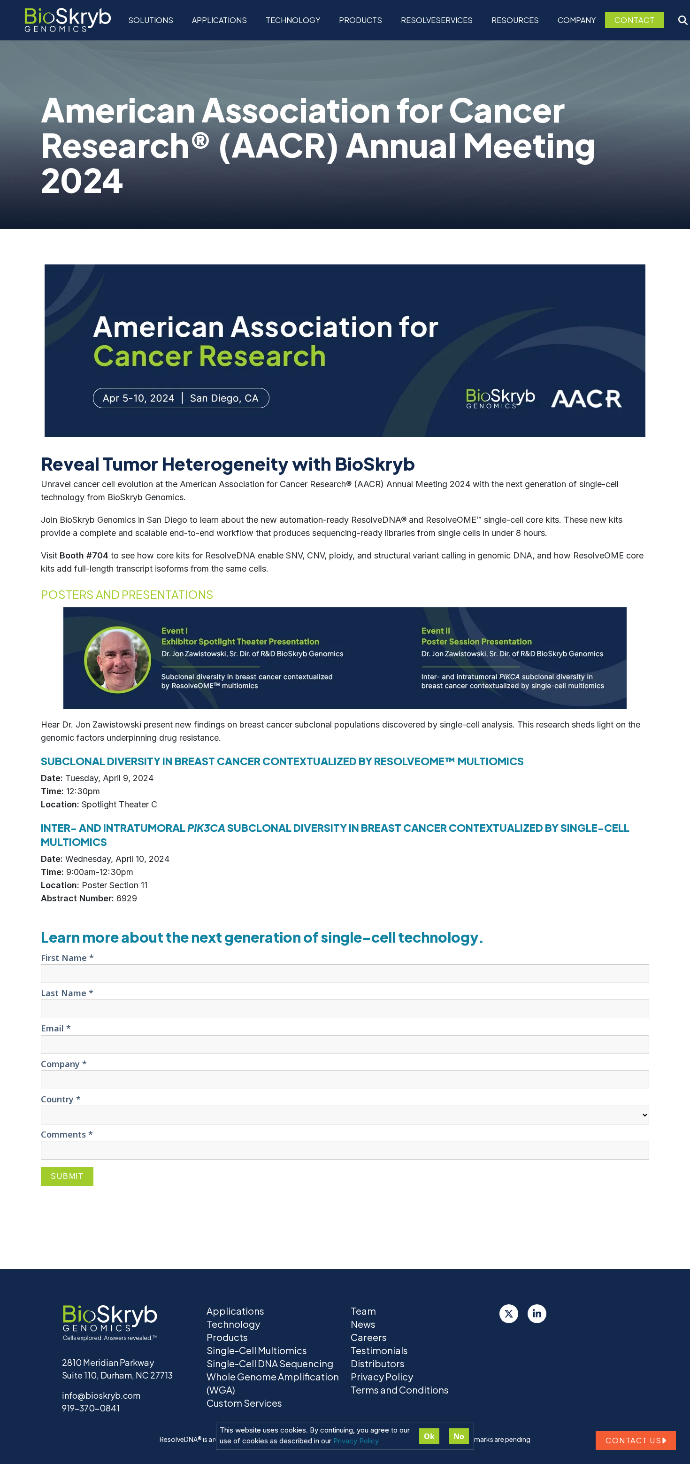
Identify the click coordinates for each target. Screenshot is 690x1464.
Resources (515, 20)
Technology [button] (293, 20)
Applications (219, 20)
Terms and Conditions (400, 1389)
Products (227, 1337)
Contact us (633, 1440)
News (363, 1324)
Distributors (378, 1363)
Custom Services (244, 1403)
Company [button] (577, 20)
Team (363, 1311)
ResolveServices (437, 20)
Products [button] (360, 20)
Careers (369, 1337)
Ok (429, 1436)
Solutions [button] (150, 20)
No (458, 1436)
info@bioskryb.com (101, 1395)
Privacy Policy (356, 1440)
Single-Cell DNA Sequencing (270, 1363)
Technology (233, 1324)
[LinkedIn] (537, 1313)
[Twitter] (509, 1313)
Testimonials (379, 1350)
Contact (634, 20)
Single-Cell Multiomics (257, 1350)
